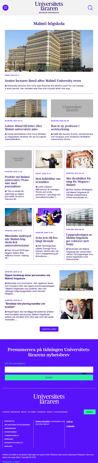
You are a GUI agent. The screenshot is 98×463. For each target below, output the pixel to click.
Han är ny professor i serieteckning (65, 127)
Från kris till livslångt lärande (47, 239)
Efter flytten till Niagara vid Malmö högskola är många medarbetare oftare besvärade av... (79, 193)
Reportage (15, 412)
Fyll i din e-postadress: (15, 363)
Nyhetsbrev (11, 432)
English (8, 446)
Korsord (9, 439)
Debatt (50, 412)
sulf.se (70, 421)
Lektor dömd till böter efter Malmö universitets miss (23, 127)
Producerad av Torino (11, 462)
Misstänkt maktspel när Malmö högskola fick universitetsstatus (18, 240)
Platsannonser (61, 412)
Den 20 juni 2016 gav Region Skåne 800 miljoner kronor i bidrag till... (17, 254)
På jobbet (32, 412)
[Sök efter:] (91, 7)
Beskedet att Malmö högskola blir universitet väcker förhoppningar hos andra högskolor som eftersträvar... (79, 254)
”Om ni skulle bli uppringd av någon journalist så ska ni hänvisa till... (14, 195)
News (7, 75)
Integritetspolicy (14, 443)
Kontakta (9, 421)
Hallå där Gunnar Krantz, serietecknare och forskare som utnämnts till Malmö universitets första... (72, 137)
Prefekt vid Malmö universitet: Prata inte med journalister (17, 181)
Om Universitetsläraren (17, 425)
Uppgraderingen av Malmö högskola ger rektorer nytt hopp (79, 239)
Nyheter (8, 121)
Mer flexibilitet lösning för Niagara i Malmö (79, 182)
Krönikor (42, 412)
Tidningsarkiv (12, 435)
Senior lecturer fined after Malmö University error (43, 81)
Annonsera (10, 428)
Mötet (38, 173)
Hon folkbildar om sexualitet (48, 180)
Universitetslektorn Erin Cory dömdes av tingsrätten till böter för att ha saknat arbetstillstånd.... (25, 137)
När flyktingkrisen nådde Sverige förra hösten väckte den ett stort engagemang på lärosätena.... (47, 251)
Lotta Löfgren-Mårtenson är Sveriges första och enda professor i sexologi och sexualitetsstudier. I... (48, 191)
